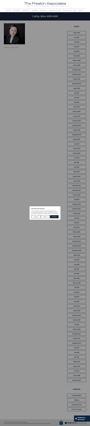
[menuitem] (9, 10)
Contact (80, 10)
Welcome (8, 10)
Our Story (34, 10)
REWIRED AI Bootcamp (55, 10)
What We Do (26, 10)
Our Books (43, 10)
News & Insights (67, 10)
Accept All (54, 216)
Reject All (45, 216)
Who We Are (16, 10)
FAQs (74, 10)
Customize (36, 216)
